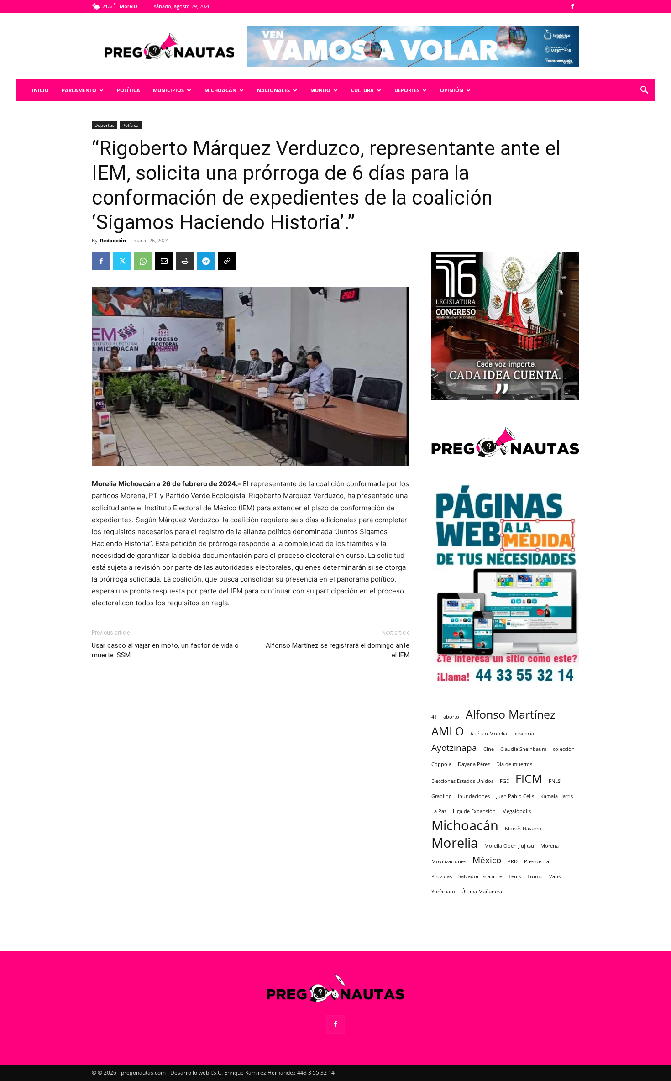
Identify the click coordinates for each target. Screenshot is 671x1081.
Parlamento (79, 90)
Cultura (362, 90)
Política (128, 90)
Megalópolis (516, 811)
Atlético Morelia (488, 733)
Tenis (514, 876)
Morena (549, 846)
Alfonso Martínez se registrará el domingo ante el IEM (337, 650)
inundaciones (474, 796)
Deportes (406, 90)
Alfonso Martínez (511, 714)
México (486, 860)
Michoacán (220, 90)
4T (434, 717)
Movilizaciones (448, 861)
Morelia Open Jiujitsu (509, 846)
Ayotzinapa (454, 748)
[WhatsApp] (143, 261)
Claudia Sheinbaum (523, 749)
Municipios (168, 90)
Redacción (113, 240)
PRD (513, 861)
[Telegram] (206, 261)
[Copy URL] (227, 261)
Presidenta (536, 861)
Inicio (40, 90)
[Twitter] (122, 261)
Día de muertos (514, 764)
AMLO (447, 731)
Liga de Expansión (474, 811)
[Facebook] (572, 6)
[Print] (185, 261)
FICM (528, 778)
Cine (488, 749)
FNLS (555, 781)
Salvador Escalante (480, 876)
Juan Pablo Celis (515, 796)
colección (564, 749)
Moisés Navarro (523, 828)
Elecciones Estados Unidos (462, 781)
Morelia (454, 843)
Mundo (320, 90)
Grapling (441, 796)
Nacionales (273, 90)
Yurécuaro (443, 891)
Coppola (441, 764)
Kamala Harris (556, 796)
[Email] (164, 261)
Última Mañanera (481, 891)
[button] (644, 91)
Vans (555, 876)
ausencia (524, 733)
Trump (535, 876)
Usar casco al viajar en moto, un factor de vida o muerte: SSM (165, 650)
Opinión (451, 90)
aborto (451, 717)
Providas (441, 876)
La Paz (438, 811)
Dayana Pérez (474, 764)
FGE (504, 781)
